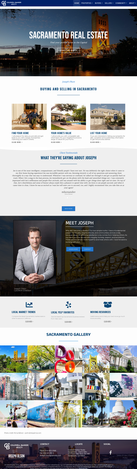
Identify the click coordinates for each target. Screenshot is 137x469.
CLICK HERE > (29, 321)
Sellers (109, 4)
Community (121, 4)
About (132, 4)
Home (76, 3)
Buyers (99, 4)
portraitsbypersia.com (33, 433)
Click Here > (17, 142)
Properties (87, 4)
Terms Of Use (122, 455)
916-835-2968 (50, 451)
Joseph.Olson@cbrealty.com (50, 456)
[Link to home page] (12, 3)
